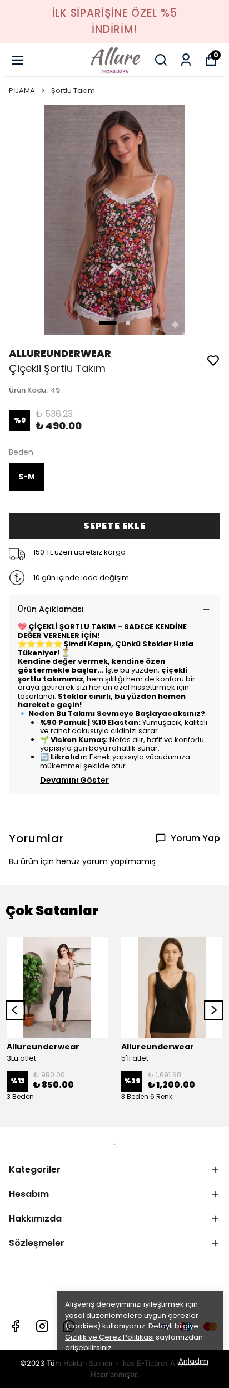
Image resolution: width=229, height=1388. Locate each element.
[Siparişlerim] (186, 60)
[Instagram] (42, 1326)
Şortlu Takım (73, 90)
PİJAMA (22, 90)
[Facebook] (15, 1326)
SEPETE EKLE (114, 525)
